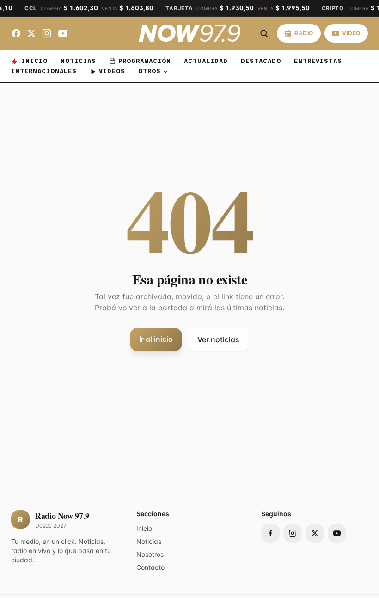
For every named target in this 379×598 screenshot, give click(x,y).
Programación (144, 60)
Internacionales (44, 71)
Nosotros (150, 554)
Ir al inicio (156, 339)
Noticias (78, 60)
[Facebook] (16, 33)
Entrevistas (318, 60)
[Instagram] (47, 33)
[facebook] (270, 533)
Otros (149, 71)
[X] (31, 33)
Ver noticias (218, 339)
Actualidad (206, 60)
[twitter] (315, 533)
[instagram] (292, 533)
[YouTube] (62, 33)
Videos (112, 71)
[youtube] (337, 533)
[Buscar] (264, 33)
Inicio (34, 60)
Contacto (150, 567)
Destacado (261, 60)
